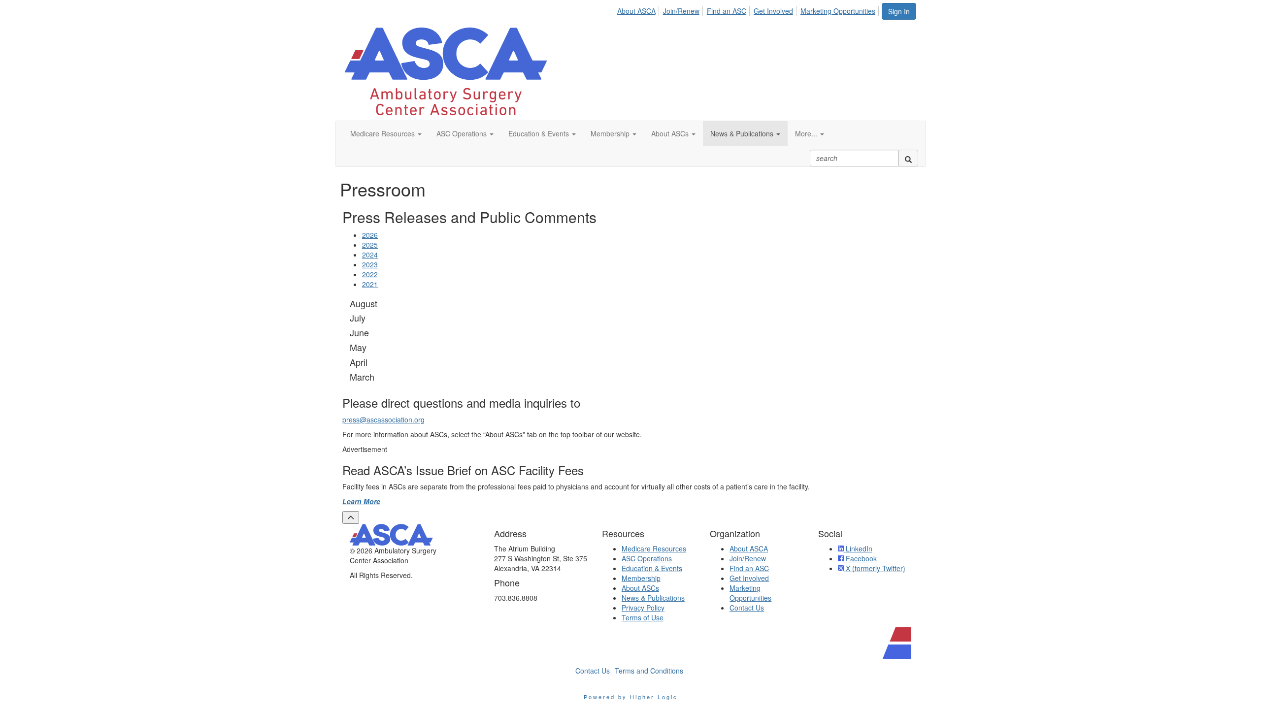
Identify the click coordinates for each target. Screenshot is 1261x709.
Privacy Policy (643, 607)
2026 (370, 235)
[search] (908, 158)
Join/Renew (681, 11)
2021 (370, 284)
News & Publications (653, 598)
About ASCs (640, 588)
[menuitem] (639, 9)
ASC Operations (647, 558)
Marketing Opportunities (837, 11)
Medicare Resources (654, 548)
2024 (370, 254)
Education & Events (652, 568)
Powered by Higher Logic (631, 697)
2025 (370, 245)
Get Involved (773, 11)
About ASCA (636, 11)
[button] (386, 133)
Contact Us (747, 607)
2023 (370, 264)
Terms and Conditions (649, 671)
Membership (641, 578)
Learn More (361, 501)
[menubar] (749, 9)
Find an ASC (726, 11)
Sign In (899, 11)
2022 (370, 274)
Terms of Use (643, 617)
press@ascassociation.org (383, 419)
